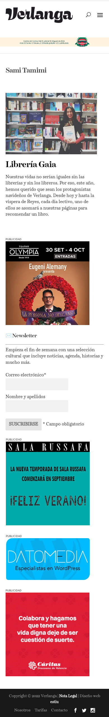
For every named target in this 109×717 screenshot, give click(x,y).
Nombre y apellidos (25, 397)
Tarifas (41, 710)
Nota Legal (68, 696)
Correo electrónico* (26, 375)
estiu (54, 702)
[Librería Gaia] (51, 123)
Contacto (59, 710)
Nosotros (22, 710)
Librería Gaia (31, 165)
